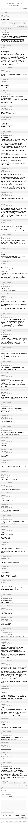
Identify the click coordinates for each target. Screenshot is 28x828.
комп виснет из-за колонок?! (9, 128)
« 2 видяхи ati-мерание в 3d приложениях (13, 815)
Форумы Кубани (23, 821)
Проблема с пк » (22, 817)
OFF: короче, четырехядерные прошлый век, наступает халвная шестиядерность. (14, 36)
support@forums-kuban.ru (19, 822)
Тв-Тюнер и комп (5, 126)
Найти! (25, 8)
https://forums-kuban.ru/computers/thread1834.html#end (12, 230)
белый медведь (5, 422)
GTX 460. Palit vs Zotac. (7, 125)
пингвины (14, 422)
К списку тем (4, 22)
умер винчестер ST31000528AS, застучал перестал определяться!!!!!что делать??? (13, 41)
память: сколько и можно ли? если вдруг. (12, 39)
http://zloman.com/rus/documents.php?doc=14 (13, 256)
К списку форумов (22, 26)
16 (25, 23)
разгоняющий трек (6, 749)
